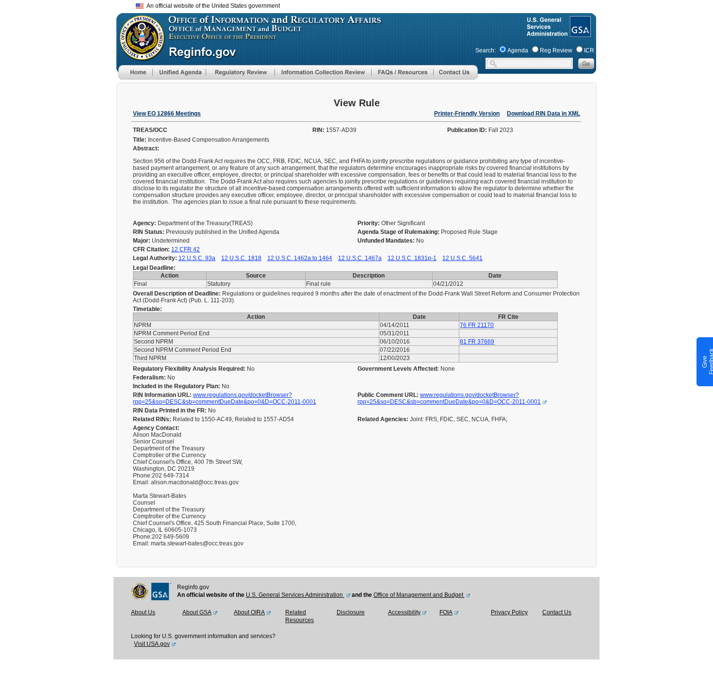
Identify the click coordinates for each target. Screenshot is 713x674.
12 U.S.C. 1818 (241, 258)
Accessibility (404, 612)
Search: (485, 50)
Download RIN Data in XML (543, 113)
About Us (143, 612)
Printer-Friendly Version (467, 113)
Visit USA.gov (152, 644)
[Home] (135, 77)
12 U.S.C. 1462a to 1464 (299, 258)
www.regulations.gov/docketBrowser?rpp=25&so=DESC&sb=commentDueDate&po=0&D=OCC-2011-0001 (224, 398)
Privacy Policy (509, 612)
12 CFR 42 (185, 249)
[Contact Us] (455, 77)
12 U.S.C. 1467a (360, 258)
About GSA (196, 612)
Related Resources (299, 616)
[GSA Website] (579, 33)
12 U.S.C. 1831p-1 (412, 258)
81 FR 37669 (477, 341)
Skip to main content (362, 4)
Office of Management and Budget (419, 595)
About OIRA (249, 612)
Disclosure (351, 612)
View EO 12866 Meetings (167, 113)
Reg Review (556, 50)
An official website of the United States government (212, 5)
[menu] (179, 72)
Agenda (517, 50)
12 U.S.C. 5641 (462, 258)
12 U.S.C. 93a (196, 258)
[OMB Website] (138, 55)
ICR (589, 50)
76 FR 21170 (477, 325)
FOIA (446, 612)
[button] (179, 72)
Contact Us (556, 612)
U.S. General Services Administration (295, 595)
